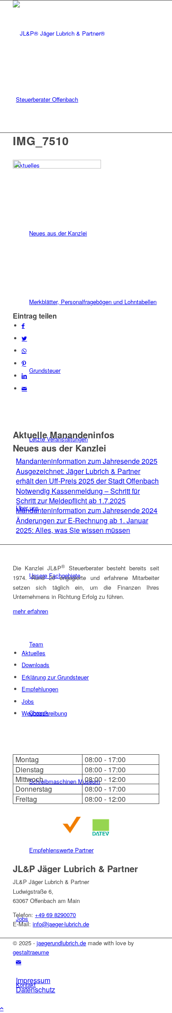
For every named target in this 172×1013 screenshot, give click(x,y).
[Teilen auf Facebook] (23, 325)
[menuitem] (87, 99)
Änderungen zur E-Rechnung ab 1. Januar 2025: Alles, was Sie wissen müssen (82, 525)
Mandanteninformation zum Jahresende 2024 (86, 510)
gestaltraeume (31, 952)
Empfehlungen (40, 689)
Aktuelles (33, 653)
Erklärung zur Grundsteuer (55, 677)
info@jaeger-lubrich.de (61, 924)
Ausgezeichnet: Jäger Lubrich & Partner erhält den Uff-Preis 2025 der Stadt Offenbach (87, 476)
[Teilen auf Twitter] (24, 338)
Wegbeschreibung (44, 713)
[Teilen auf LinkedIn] (24, 375)
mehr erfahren (30, 611)
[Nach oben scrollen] (2, 1008)
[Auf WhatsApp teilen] (24, 350)
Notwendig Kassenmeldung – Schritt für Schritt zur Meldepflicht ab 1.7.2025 (78, 496)
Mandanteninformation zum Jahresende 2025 (86, 461)
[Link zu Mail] (18, 962)
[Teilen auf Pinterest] (24, 363)
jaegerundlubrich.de (61, 943)
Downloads (35, 665)
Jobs (28, 701)
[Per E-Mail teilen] (24, 388)
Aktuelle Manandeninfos (63, 434)
